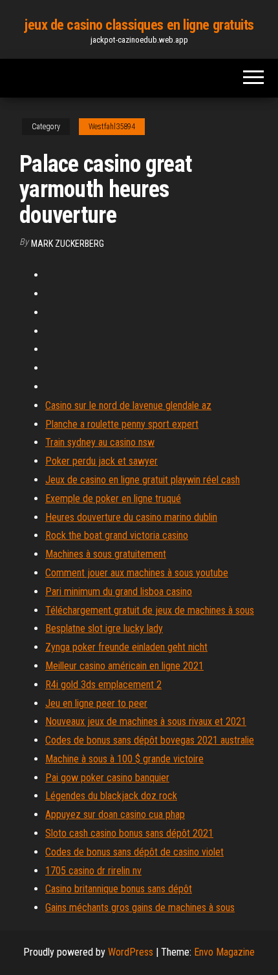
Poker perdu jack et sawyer (101, 461)
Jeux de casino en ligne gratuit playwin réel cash (142, 480)
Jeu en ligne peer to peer (96, 703)
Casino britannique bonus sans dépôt (118, 889)
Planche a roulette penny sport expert (121, 424)
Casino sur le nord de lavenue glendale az (128, 405)
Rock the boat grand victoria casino (116, 535)
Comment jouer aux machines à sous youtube (136, 573)
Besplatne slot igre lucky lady (104, 628)
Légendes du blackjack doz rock (111, 796)
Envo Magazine (224, 952)
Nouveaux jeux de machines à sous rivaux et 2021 (145, 721)
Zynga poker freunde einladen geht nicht (126, 647)
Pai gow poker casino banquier (107, 777)
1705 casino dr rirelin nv (93, 871)
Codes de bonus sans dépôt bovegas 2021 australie (149, 740)
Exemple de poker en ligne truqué (113, 498)
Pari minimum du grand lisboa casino (118, 591)
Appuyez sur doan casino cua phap (115, 814)
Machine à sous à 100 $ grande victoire (124, 759)
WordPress (130, 952)
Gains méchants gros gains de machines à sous (140, 907)
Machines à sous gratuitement (105, 554)
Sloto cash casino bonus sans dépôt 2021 (129, 833)
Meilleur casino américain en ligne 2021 (124, 666)
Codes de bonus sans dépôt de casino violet (134, 852)
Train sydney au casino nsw (100, 442)
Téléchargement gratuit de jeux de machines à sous (149, 610)
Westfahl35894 (112, 126)
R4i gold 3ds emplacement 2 (103, 684)
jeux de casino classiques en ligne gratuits (139, 25)
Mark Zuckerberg (67, 243)
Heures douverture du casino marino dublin (131, 517)
